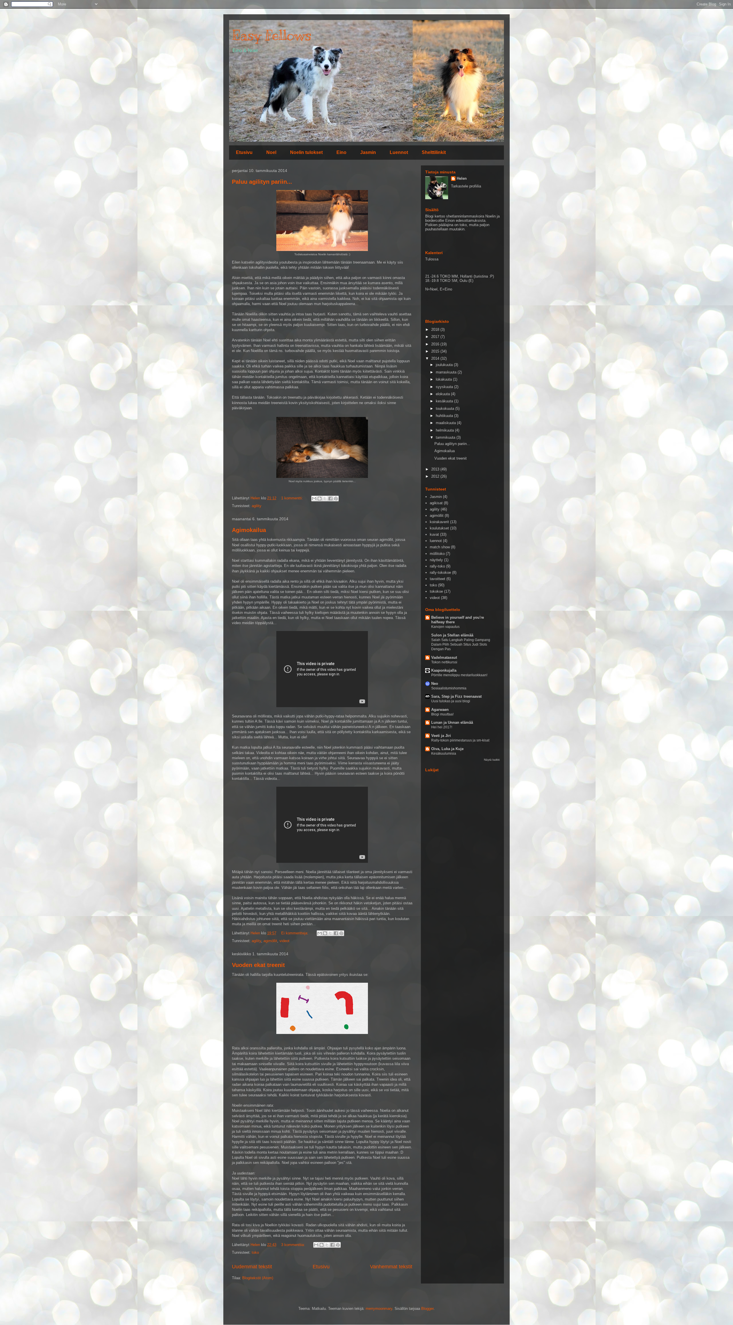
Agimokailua (249, 530)
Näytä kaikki (492, 759)
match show (440, 547)
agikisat (436, 503)
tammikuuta (446, 437)
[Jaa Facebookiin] (330, 498)
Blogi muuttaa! (442, 714)
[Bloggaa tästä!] (319, 498)
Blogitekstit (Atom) (257, 1278)
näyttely (436, 560)
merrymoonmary (379, 1308)
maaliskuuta (446, 423)
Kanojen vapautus (445, 627)
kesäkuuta (445, 401)
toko (255, 1252)
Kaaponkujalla (443, 670)
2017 (435, 337)
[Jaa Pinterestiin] (336, 498)
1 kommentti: (292, 498)
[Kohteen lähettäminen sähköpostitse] (314, 498)
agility (256, 506)
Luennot (399, 152)
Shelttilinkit (434, 152)
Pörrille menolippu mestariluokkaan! (459, 675)
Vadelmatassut (444, 657)
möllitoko (437, 553)
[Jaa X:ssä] (325, 498)
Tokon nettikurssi (444, 662)
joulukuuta (445, 365)
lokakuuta (444, 379)
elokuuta (443, 394)
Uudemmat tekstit (252, 1266)
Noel (271, 152)
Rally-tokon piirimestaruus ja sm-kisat (460, 740)
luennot (436, 541)
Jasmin (368, 152)
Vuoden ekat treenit (258, 965)
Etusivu (244, 152)
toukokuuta (445, 408)
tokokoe (436, 591)
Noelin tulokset (306, 152)
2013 (435, 469)
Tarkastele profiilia (466, 186)
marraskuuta (447, 372)
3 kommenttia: (293, 1245)
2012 (435, 476)
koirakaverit (439, 522)
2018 (435, 329)
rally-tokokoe (440, 572)
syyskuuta (445, 387)
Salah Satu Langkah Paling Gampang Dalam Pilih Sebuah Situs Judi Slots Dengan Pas (460, 644)
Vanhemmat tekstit (391, 1266)
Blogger (427, 1308)
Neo (434, 683)
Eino (341, 152)
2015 (435, 351)
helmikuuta (445, 430)
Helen (462, 178)
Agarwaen (440, 709)
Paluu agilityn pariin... (262, 182)
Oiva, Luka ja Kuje (447, 749)
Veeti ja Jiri (441, 735)
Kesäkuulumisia (443, 754)
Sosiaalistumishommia (448, 688)
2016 (435, 344)
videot (284, 941)
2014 (435, 358)
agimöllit (270, 941)
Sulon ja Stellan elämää (452, 635)
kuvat (434, 534)
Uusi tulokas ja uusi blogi (450, 701)
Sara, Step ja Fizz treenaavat (456, 696)
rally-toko (437, 566)
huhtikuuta (445, 416)
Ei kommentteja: (295, 933)
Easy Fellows (272, 35)
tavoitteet (437, 579)
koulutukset (439, 528)
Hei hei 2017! (441, 727)
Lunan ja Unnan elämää (452, 722)
